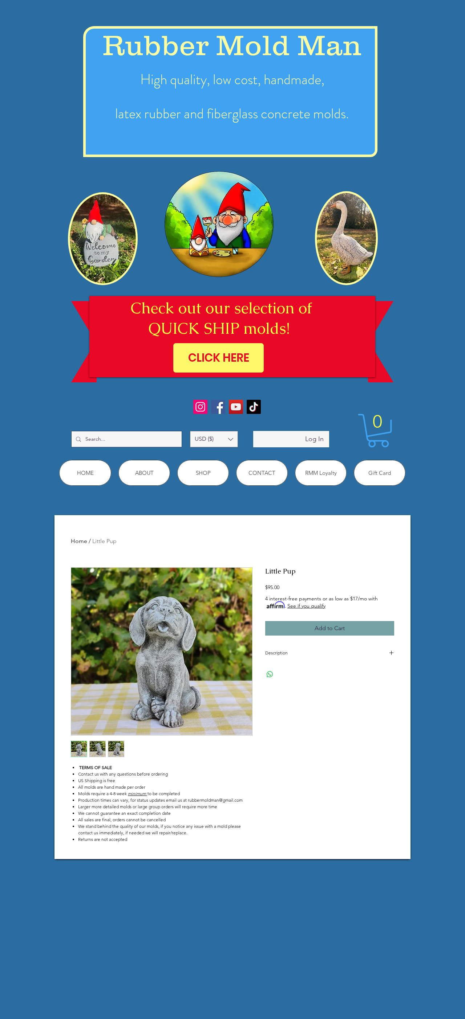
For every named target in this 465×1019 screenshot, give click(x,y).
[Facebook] (218, 407)
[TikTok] (254, 407)
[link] (378, 430)
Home (79, 541)
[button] (214, 439)
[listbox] (214, 439)
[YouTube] (236, 407)
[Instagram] (200, 407)
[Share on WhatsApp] (270, 674)
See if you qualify (306, 606)
